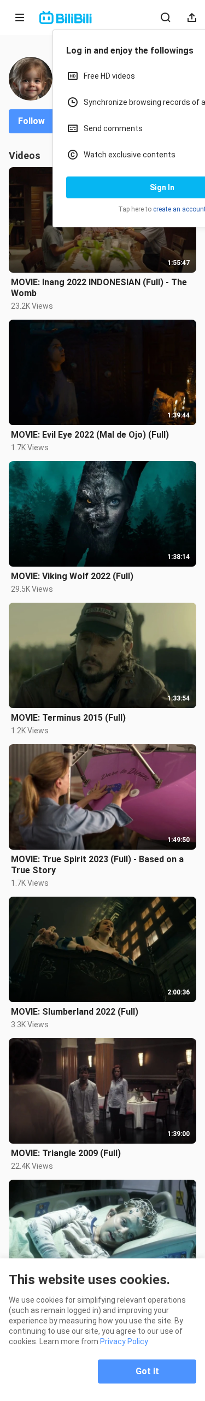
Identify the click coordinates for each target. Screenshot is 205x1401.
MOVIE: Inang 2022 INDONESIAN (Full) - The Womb (99, 287)
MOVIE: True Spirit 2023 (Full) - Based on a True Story (97, 864)
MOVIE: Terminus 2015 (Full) (68, 718)
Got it (147, 1371)
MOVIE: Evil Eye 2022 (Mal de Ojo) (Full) (90, 434)
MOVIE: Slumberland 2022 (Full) (74, 1011)
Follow (31, 121)
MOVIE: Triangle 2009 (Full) (66, 1153)
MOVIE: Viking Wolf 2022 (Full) (72, 576)
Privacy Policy (124, 1341)
